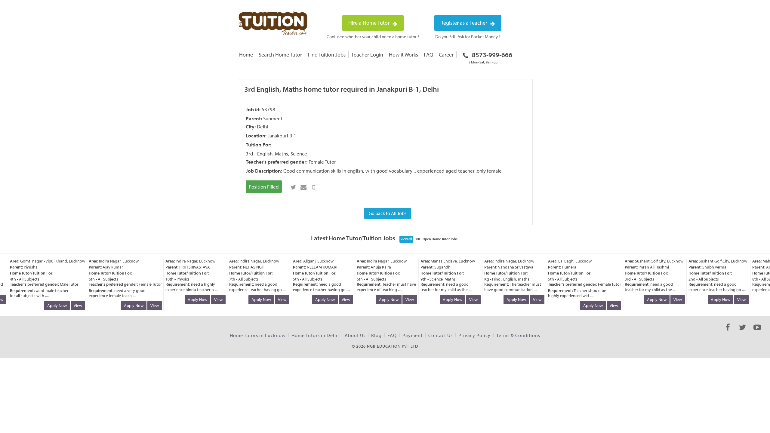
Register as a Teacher (464, 22)
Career (446, 54)
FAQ (428, 54)
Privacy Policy (474, 335)
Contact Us (440, 335)
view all (406, 239)
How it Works (403, 54)
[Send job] (314, 187)
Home (246, 54)
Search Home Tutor (280, 54)
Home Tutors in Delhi (315, 335)
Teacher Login (367, 54)
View (74, 305)
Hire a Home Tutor (369, 22)
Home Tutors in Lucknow (258, 335)
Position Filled (264, 186)
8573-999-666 (490, 57)
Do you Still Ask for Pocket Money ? (467, 36)
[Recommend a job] (303, 187)
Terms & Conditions (518, 335)
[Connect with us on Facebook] (728, 332)
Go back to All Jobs (387, 213)
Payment (412, 335)
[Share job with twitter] (293, 187)
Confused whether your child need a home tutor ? (373, 36)
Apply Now (53, 305)
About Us (355, 335)
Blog (376, 335)
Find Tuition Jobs (327, 54)
